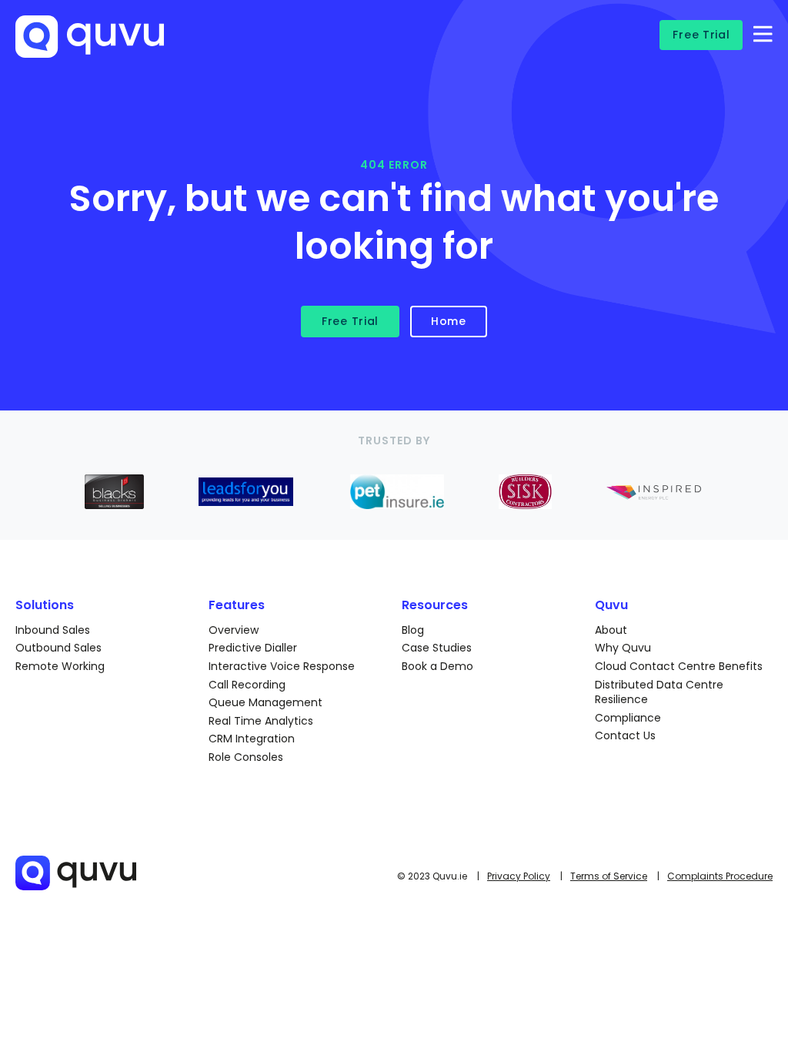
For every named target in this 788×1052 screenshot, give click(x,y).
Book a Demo (437, 666)
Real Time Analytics (261, 721)
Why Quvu (623, 647)
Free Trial (701, 34)
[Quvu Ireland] (136, 44)
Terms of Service (608, 876)
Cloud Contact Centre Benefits (679, 666)
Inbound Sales (52, 630)
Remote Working (60, 666)
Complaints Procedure (720, 876)
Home (448, 321)
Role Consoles (246, 757)
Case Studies (437, 647)
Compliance (628, 717)
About (611, 630)
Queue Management (265, 702)
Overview (234, 630)
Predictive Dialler (253, 647)
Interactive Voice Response (282, 666)
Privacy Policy (518, 876)
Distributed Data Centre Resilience (659, 692)
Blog (413, 630)
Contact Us (625, 735)
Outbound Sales (58, 647)
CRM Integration (252, 738)
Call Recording (247, 684)
